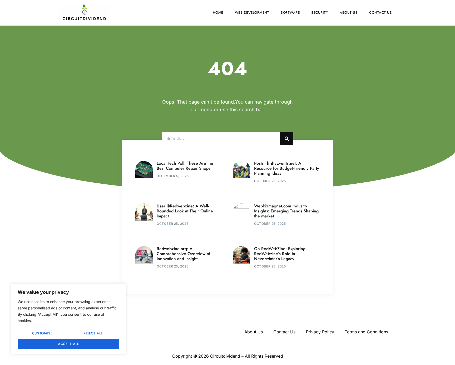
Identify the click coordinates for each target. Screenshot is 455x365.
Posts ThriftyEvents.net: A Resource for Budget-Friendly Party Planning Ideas (286, 168)
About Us (349, 12)
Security (319, 12)
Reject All (93, 333)
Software (290, 12)
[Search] (286, 138)
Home (218, 12)
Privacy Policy (320, 331)
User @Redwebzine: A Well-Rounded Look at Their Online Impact (185, 211)
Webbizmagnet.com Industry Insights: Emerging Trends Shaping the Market (286, 211)
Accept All (68, 343)
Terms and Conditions (366, 331)
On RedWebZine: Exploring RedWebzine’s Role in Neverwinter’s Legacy (279, 254)
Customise (42, 333)
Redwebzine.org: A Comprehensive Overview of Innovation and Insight (183, 254)
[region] (68, 319)
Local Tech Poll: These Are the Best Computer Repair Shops (185, 165)
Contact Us (380, 12)
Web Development (252, 12)
